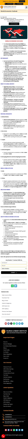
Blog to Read (5, 300)
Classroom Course (7, 367)
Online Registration (7, 383)
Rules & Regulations (7, 354)
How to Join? (6, 356)
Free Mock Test (5, 298)
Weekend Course (7, 371)
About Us (5, 341)
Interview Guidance (7, 377)
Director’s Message (7, 344)
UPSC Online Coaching (8, 369)
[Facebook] (8, 323)
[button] (26, 7)
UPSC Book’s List (5, 306)
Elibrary (5, 348)
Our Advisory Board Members (9, 346)
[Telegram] (15, 286)
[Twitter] (19, 323)
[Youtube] (6, 323)
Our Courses (7, 362)
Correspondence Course (8, 373)
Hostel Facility (6, 350)
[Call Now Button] (3, 436)
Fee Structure (6, 379)
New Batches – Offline (8, 381)
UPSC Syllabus (5, 308)
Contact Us (5, 358)
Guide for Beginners (6, 303)
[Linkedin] (22, 323)
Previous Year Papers (7, 311)
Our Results (5, 352)
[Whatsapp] (12, 286)
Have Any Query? (6, 314)
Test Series (5, 375)
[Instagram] (11, 323)
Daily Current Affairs (7, 295)
